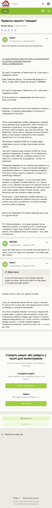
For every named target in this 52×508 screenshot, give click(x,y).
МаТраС (13, 242)
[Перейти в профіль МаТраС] (5, 243)
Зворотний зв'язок (30, 498)
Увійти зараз (26, 403)
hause (10, 26)
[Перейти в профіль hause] (5, 39)
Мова (16, 498)
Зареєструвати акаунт (26, 386)
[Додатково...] (47, 38)
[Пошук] (43, 4)
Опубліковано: (22, 41)
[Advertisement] (22, 340)
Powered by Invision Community (26, 504)
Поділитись (26, 418)
